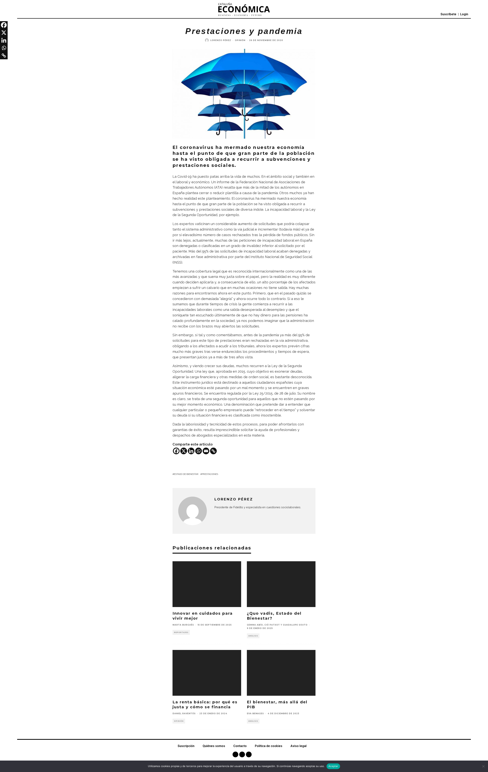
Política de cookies (268, 746)
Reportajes (181, 632)
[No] (483, 766)
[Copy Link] (213, 451)
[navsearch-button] (29, 14)
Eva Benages (255, 713)
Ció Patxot (272, 625)
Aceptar (333, 766)
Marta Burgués (183, 625)
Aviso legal (299, 746)
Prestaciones (210, 474)
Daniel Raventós (184, 713)
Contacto (240, 746)
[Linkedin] (191, 451)
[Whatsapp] (198, 451)
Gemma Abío (255, 625)
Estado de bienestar (186, 474)
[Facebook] (176, 451)
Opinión (240, 40)
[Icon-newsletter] (249, 754)
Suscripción (186, 746)
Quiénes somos (214, 746)
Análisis (253, 636)
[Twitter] (242, 754)
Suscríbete (448, 14)
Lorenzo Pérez (220, 40)
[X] (183, 451)
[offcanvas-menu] (20, 14)
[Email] (206, 451)
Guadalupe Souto (295, 625)
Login (464, 14)
